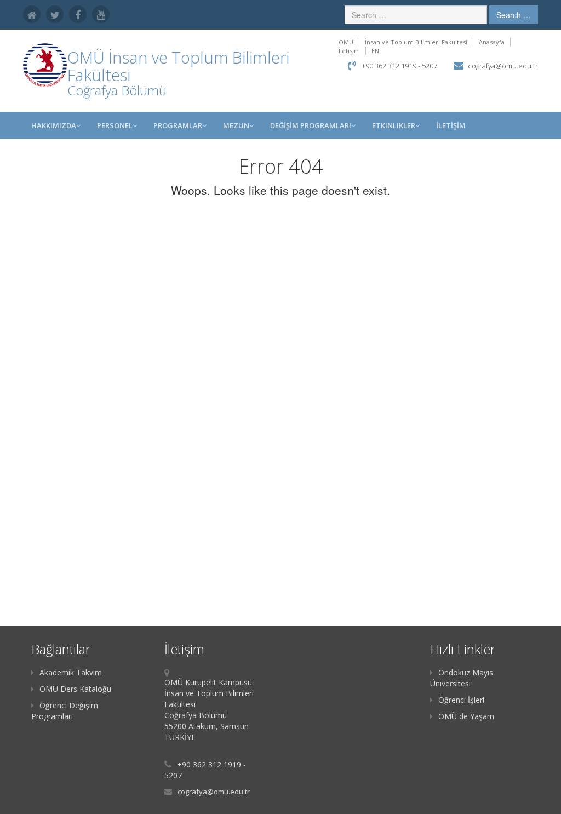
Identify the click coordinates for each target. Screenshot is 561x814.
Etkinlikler (393, 125)
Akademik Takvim (70, 672)
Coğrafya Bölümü (117, 90)
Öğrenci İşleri (461, 700)
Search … (513, 14)
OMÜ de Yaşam (466, 716)
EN (375, 51)
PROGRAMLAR (177, 125)
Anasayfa (492, 42)
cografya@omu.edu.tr (503, 66)
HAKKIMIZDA (53, 125)
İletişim (349, 51)
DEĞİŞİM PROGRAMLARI (310, 125)
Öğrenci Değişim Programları (64, 710)
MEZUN (236, 125)
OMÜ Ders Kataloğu (75, 689)
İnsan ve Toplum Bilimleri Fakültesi (416, 42)
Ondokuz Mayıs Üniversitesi (461, 678)
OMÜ (346, 42)
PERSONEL (115, 125)
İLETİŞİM (451, 125)
